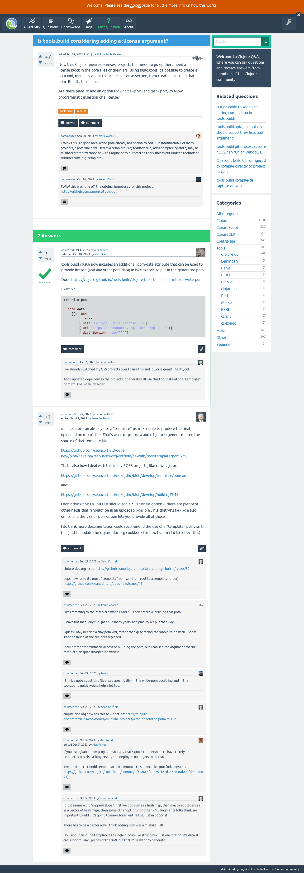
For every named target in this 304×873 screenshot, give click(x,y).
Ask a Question (109, 27)
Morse (226, 302)
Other (221, 337)
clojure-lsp (229, 289)
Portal (226, 295)
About (135, 5)
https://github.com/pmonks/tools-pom (89, 191)
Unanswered (70, 27)
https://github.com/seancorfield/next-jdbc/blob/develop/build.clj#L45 (119, 494)
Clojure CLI (94, 54)
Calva (225, 268)
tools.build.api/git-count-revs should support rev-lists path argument (240, 132)
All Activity (32, 27)
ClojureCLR (225, 234)
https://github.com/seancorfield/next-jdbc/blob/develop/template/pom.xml (124, 475)
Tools (220, 248)
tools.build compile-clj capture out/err (234, 183)
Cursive (227, 282)
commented (68, 136)
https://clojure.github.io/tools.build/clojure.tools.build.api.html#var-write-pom (137, 279)
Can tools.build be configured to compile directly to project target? (241, 166)
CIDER (226, 275)
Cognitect (245, 869)
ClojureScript (227, 227)
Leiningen (229, 261)
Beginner (224, 344)
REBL (225, 309)
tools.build (66, 111)
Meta (220, 330)
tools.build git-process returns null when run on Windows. (241, 149)
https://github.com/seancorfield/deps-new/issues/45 (102, 583)
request (81, 111)
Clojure (222, 220)
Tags (89, 27)
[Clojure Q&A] (11, 24)
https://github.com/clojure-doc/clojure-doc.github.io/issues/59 (143, 569)
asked (62, 54)
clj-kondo (228, 323)
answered (67, 250)
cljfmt (226, 316)
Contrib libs (226, 241)
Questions (50, 27)
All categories (227, 213)
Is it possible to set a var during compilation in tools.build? (236, 112)
